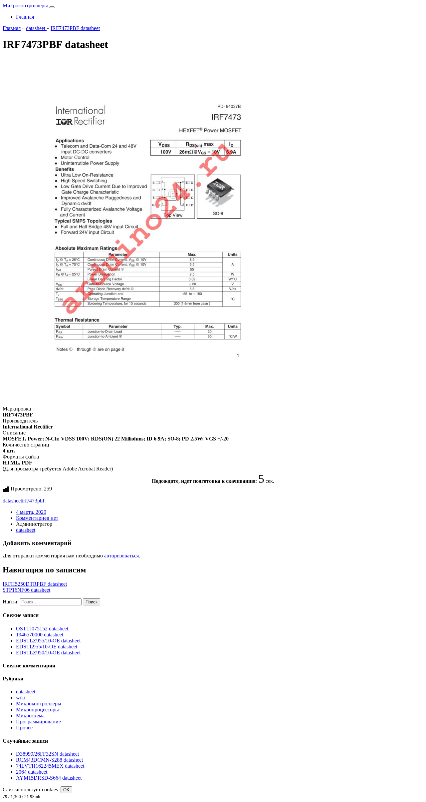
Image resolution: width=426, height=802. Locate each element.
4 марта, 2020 (31, 512)
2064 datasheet (31, 772)
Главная (25, 17)
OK (66, 789)
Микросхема (30, 715)
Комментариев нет (37, 518)
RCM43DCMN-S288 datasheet (49, 760)
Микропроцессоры (37, 709)
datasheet (12, 500)
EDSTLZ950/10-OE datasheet (48, 652)
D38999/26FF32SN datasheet (47, 754)
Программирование (38, 721)
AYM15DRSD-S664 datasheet (49, 778)
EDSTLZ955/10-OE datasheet (48, 640)
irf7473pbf (33, 500)
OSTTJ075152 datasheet (42, 628)
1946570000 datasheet (39, 634)
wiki (20, 697)
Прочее (24, 727)
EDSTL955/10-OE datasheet (46, 646)
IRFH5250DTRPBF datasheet (35, 584)
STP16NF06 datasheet (26, 590)
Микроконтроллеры (25, 5)
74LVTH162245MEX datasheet (50, 766)
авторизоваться (121, 555)
